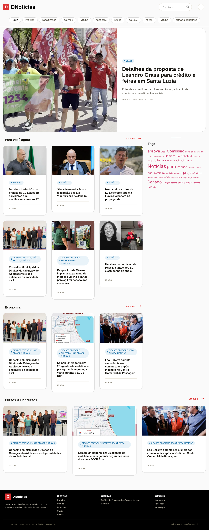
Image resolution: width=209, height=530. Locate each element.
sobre (181, 182)
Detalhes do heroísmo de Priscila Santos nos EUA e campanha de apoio (120, 267)
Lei (162, 160)
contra (194, 151)
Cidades (17, 258)
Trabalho (196, 183)
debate (185, 156)
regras (150, 177)
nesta (188, 160)
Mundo (84, 20)
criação (155, 156)
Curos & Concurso (186, 20)
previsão (169, 173)
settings (38, 526)
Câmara (170, 156)
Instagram (160, 500)
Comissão (175, 151)
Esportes (66, 353)
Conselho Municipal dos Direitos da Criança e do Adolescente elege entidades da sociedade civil (24, 274)
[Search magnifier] (188, 7)
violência (152, 187)
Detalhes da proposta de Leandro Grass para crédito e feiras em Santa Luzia (158, 75)
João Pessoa (49, 20)
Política (68, 20)
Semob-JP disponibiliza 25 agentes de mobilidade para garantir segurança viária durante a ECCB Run (73, 369)
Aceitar (188, 525)
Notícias (17, 183)
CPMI (200, 151)
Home (15, 20)
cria (149, 156)
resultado (158, 177)
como (187, 151)
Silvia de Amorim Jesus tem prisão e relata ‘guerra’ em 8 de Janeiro (72, 192)
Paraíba (29, 20)
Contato (105, 503)
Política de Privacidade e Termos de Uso (120, 500)
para (171, 166)
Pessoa (182, 167)
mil (171, 161)
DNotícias (23, 7)
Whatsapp (160, 507)
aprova (154, 151)
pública (199, 173)
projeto (189, 172)
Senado (155, 181)
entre (197, 156)
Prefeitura (159, 172)
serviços (166, 182)
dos (192, 156)
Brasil (149, 20)
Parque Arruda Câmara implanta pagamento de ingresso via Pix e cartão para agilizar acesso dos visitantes (72, 277)
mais (167, 160)
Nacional (178, 160)
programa (178, 173)
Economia (101, 20)
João (156, 160)
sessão (174, 183)
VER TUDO (130, 139)
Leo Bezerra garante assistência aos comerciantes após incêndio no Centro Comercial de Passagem (120, 366)
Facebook (159, 503)
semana (196, 177)
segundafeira (176, 177)
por (150, 172)
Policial (133, 20)
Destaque (27, 258)
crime (161, 156)
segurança (187, 177)
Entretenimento (69, 260)
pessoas (191, 167)
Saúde (117, 20)
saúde (166, 177)
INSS (150, 160)
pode (198, 167)
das (178, 156)
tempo (189, 183)
